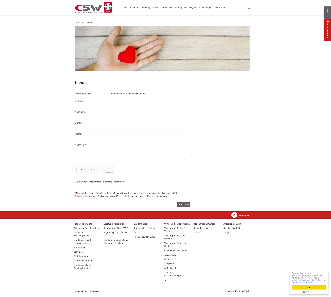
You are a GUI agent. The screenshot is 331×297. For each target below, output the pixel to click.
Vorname (79, 101)
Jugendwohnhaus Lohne (175, 250)
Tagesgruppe (170, 255)
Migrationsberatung (83, 260)
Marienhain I (169, 263)
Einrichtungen (205, 7)
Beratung (146, 7)
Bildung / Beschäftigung (186, 7)
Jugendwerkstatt (202, 228)
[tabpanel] (162, 48)
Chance (197, 232)
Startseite (126, 7)
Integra (226, 232)
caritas (327, 12)
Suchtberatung (81, 256)
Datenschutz (81, 291)
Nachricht (80, 145)
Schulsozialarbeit (231, 228)
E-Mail (78, 123)
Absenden (184, 204)
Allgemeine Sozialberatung (86, 228)
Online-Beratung (327, 29)
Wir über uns (221, 7)
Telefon (78, 134)
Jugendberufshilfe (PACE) (116, 228)
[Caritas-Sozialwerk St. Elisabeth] (97, 8)
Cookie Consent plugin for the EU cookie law (309, 291)
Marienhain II (170, 268)
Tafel (136, 232)
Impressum (95, 291)
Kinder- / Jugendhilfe (162, 7)
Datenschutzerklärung (302, 282)
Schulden (78, 252)
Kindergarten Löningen (144, 228)
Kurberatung (80, 247)
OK (309, 287)
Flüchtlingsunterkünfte (144, 237)
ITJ (165, 280)
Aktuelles (134, 7)
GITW (166, 259)
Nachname (80, 112)
